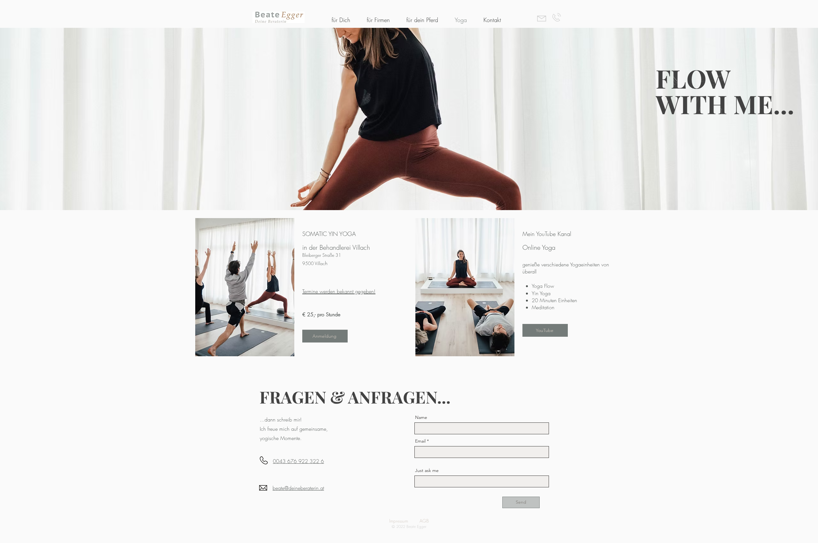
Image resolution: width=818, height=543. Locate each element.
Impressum (398, 521)
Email (420, 441)
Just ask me (427, 470)
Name (421, 417)
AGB (424, 521)
